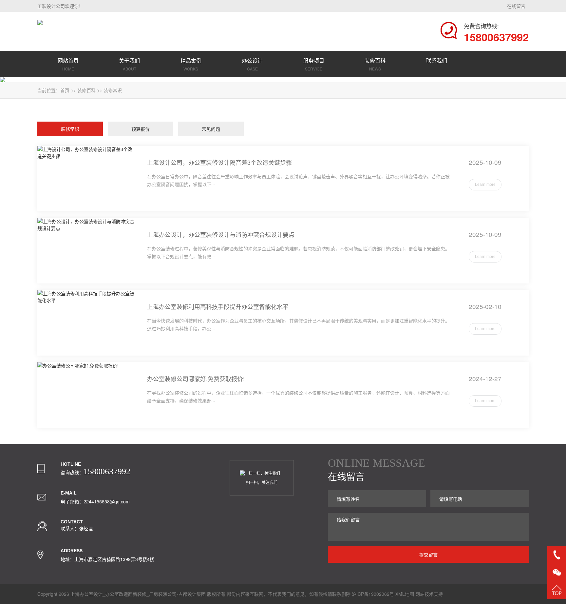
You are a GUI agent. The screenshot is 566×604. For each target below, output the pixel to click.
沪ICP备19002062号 (373, 594)
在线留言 (516, 6)
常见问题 (211, 129)
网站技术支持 (429, 594)
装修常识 (113, 90)
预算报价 (140, 129)
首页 (64, 90)
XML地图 (404, 594)
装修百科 (86, 90)
